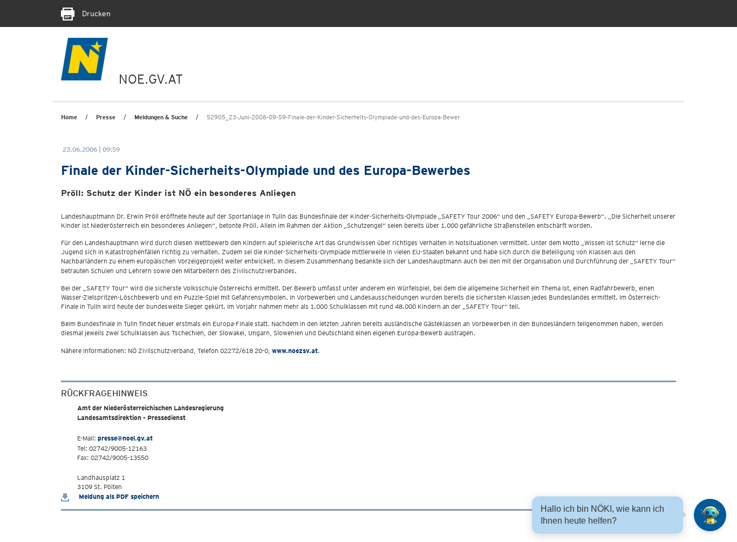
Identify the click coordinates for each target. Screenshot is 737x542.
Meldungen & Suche (161, 117)
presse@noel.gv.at (125, 438)
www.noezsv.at (295, 351)
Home (69, 117)
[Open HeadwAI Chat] (710, 515)
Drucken (95, 13)
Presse (105, 117)
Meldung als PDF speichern (118, 496)
